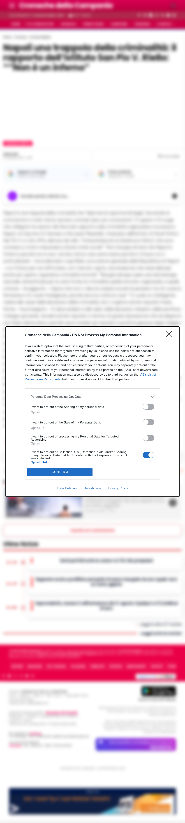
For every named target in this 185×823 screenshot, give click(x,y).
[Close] (170, 335)
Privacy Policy (118, 488)
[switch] (148, 407)
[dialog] (92, 412)
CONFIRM (60, 472)
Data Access (92, 488)
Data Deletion (67, 488)
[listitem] (92, 396)
